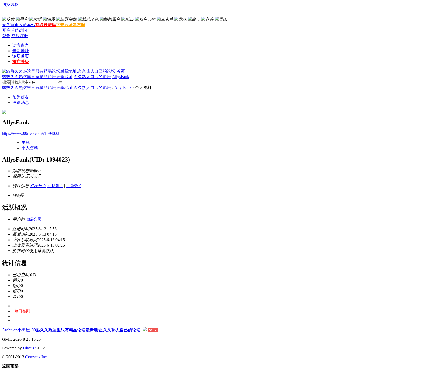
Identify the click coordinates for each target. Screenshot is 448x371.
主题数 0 (73, 186)
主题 (26, 142)
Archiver (9, 330)
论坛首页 (20, 56)
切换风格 (10, 4)
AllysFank (120, 76)
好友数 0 (38, 186)
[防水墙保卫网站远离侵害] (145, 330)
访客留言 (20, 45)
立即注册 (19, 35)
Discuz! (29, 348)
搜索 (6, 82)
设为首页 (10, 25)
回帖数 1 (55, 186)
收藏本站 (27, 25)
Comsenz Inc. (36, 357)
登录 (6, 35)
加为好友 (20, 97)
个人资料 (30, 148)
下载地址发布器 (70, 25)
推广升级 (20, 61)
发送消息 (20, 102)
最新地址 (20, 50)
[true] (60, 82)
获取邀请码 (45, 25)
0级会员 (34, 219)
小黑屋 (23, 330)
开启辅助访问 (14, 30)
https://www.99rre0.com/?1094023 (30, 133)
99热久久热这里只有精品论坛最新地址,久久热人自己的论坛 (56, 76)
